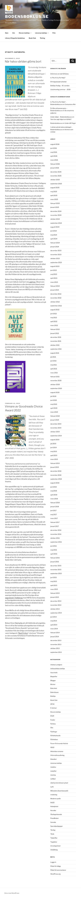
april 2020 (53, 408)
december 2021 (55, 337)
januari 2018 (54, 506)
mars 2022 (54, 325)
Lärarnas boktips (41, 33)
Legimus (32, 282)
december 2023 (55, 250)
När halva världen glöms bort (23, 61)
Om (13, 33)
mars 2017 (54, 518)
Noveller (53, 810)
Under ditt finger (70, 123)
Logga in (53, 862)
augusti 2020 (54, 392)
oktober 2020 (55, 384)
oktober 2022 (55, 302)
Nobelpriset (54, 806)
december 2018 (55, 471)
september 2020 (56, 388)
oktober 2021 (54, 345)
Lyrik (52, 787)
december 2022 (55, 294)
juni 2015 (53, 577)
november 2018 (55, 475)
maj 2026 (53, 152)
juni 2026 (53, 148)
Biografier (53, 676)
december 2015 (55, 566)
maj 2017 (53, 514)
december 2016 (55, 530)
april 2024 (53, 239)
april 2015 (53, 585)
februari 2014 (55, 632)
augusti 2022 (54, 309)
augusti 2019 (54, 439)
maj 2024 (53, 235)
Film (54, 33)
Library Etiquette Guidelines (15, 38)
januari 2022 (54, 333)
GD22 (52, 747)
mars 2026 (54, 160)
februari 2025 (55, 203)
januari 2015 (54, 597)
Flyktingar (53, 732)
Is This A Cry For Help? (57, 78)
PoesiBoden (54, 818)
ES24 (52, 716)
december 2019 (55, 424)
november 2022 (55, 298)
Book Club (32, 38)
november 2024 (55, 215)
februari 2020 (55, 416)
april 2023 (53, 278)
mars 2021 (54, 373)
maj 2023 (53, 274)
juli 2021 (53, 357)
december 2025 (55, 172)
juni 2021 (53, 361)
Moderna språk (55, 798)
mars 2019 (54, 459)
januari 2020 (54, 420)
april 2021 (53, 369)
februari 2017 (54, 522)
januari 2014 (54, 636)
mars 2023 (54, 282)
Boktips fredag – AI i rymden (59, 85)
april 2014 (53, 625)
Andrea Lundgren (56, 665)
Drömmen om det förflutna (59, 74)
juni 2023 (53, 270)
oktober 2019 (55, 432)
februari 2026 (55, 164)
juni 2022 (53, 314)
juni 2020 (53, 400)
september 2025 (56, 184)
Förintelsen (54, 739)
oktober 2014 (55, 609)
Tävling (42, 38)
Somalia (53, 822)
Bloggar (53, 680)
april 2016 (53, 554)
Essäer (52, 720)
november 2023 (55, 254)
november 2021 (55, 341)
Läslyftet (53, 771)
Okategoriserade (56, 814)
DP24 (52, 704)
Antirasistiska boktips (57, 668)
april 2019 (53, 455)
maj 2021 (53, 365)
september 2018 (56, 479)
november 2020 (55, 380)
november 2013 (55, 644)
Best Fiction (23, 633)
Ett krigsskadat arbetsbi (58, 82)
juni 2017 (53, 510)
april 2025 (53, 195)
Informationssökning (57, 755)
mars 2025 (54, 199)
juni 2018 (53, 487)
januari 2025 (54, 207)
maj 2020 (53, 404)
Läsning (53, 775)
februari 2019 (55, 463)
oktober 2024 (55, 219)
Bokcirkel (53, 688)
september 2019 (56, 436)
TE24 (52, 834)
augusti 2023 (54, 266)
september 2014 (56, 613)
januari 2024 (54, 247)
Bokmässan (54, 692)
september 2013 (56, 652)
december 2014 (55, 601)
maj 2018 (53, 491)
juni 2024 (53, 231)
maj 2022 (53, 317)
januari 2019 (54, 467)
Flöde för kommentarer (58, 870)
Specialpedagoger (56, 826)
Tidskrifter (53, 838)
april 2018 (53, 495)
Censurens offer (70, 104)
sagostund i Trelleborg (14, 598)
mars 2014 (54, 629)
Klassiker (53, 759)
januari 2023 (54, 290)
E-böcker (53, 708)
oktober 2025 (55, 180)
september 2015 (56, 573)
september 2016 (56, 542)
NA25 (52, 802)
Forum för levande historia (59, 743)
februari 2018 (55, 502)
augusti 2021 (54, 353)
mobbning (53, 795)
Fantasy (53, 724)
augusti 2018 (54, 483)
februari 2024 (55, 243)
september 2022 (56, 306)
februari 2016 (55, 558)
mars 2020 (54, 412)
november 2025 (55, 176)
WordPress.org (55, 874)
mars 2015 (54, 589)
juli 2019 (53, 443)
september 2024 (56, 223)
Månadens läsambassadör (59, 791)
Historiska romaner (56, 751)
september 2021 (56, 349)
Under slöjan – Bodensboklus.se (61, 117)
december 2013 (55, 640)
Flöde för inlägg (55, 866)
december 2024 (55, 211)
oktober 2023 (55, 258)
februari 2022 (55, 329)
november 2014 (55, 605)
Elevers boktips (24, 33)
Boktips (53, 696)
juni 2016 (53, 546)
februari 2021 (54, 376)
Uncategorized (55, 846)
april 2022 (53, 321)
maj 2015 (53, 581)
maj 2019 (53, 451)
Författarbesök (55, 735)
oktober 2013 (55, 648)
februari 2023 (55, 286)
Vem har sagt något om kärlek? (60, 119)
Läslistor (53, 767)
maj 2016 (53, 550)
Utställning (54, 850)
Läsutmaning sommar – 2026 (60, 89)
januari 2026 (54, 168)
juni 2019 (53, 447)
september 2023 (56, 262)
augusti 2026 (54, 144)
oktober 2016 (55, 538)
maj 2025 (53, 191)
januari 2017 (54, 526)
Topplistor (53, 842)
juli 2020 (53, 396)
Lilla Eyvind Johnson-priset (59, 783)
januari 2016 (54, 562)
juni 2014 (53, 617)
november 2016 (55, 534)
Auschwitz (53, 672)
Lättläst (53, 779)
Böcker (52, 684)
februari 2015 (55, 593)
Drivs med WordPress (11, 893)
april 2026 (53, 156)
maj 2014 (53, 621)
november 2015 (55, 569)
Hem (6, 33)
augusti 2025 (54, 187)
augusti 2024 (54, 227)
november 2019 (55, 428)
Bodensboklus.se (27, 16)
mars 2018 (54, 499)
